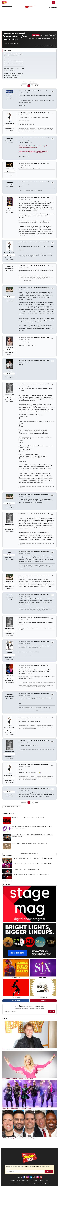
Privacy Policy (45, 1183)
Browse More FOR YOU (28, 853)
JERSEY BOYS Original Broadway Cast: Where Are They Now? (19, 1138)
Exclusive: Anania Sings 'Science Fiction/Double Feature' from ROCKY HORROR (33, 864)
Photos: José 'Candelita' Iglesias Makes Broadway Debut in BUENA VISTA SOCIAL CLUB (13, 63)
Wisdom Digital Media (26, 1183)
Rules (54, 38)
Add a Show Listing (7, 6)
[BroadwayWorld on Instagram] (27, 1177)
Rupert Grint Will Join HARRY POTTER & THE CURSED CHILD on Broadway (22, 1049)
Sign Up (49, 1171)
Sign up (52, 1011)
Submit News (34, 1180)
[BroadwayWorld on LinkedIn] (30, 1177)
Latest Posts (44, 35)
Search (39, 38)
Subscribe (33, 82)
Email (25, 82)
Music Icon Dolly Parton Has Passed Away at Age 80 (17, 1078)
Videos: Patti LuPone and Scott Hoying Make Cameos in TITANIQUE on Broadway (13, 56)
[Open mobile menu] (57, 2)
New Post (32, 38)
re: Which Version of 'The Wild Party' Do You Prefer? (34, 113)
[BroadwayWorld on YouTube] (41, 1177)
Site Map (46, 1180)
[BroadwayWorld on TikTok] (34, 1177)
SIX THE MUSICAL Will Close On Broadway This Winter (17, 1108)
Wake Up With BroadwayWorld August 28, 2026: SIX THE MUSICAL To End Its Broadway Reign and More (13, 75)
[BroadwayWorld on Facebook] (24, 1177)
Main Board (36, 35)
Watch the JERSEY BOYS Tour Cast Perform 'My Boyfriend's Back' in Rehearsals (33, 858)
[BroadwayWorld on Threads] (37, 1177)
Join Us (28, 1180)
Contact (23, 1180)
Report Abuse (47, 38)
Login (50, 2)
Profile (9, 126)
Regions (41, 1180)
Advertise (13, 1180)
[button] (53, 2)
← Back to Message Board (10, 43)
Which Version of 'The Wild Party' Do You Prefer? (33, 91)
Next (36, 86)
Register (45, 2)
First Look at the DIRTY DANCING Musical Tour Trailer (26, 869)
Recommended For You (8, 813)
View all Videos (6, 881)
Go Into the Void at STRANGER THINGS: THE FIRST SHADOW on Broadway (31, 874)
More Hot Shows (16, 1000)
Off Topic (52, 35)
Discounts (43, 1000)
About (18, 1180)
